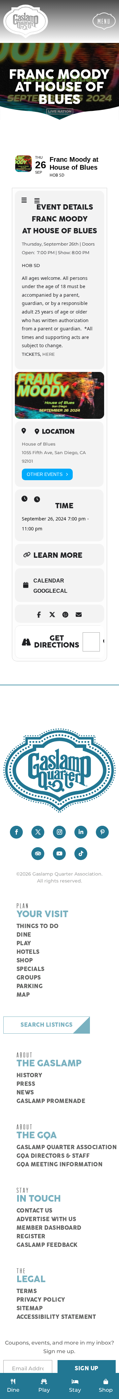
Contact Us (35, 1211)
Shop (25, 960)
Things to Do (38, 926)
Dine (24, 935)
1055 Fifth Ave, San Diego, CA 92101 (54, 457)
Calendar (48, 580)
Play (24, 943)
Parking (30, 986)
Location (58, 432)
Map (23, 995)
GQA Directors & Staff (53, 1156)
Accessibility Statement (56, 1317)
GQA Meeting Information (60, 1164)
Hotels (28, 952)
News (25, 1092)
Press (26, 1084)
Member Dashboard (49, 1228)
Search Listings (46, 1025)
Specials (31, 969)
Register (31, 1236)
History (30, 1075)
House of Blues (39, 444)
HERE (48, 354)
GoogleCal (50, 591)
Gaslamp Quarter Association (67, 1147)
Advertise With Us (46, 1219)
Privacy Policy (41, 1300)
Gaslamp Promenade (51, 1101)
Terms (27, 1291)
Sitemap (30, 1308)
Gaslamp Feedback (47, 1245)
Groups (29, 978)
